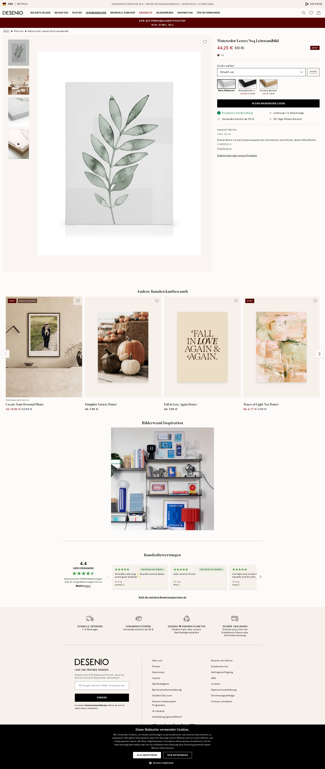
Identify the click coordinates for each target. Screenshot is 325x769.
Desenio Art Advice (222, 660)
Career (156, 678)
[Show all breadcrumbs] (6, 31)
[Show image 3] (18, 112)
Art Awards (158, 711)
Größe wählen (225, 65)
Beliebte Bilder (40, 12)
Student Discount (162, 695)
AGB (213, 678)
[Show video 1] (18, 144)
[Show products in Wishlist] (311, 13)
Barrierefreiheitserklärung (167, 689)
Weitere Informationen (162, 748)
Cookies (215, 683)
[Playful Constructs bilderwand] (162, 478)
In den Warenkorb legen (268, 103)
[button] (313, 72)
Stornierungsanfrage (223, 695)
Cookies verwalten (221, 701)
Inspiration (185, 12)
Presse (156, 666)
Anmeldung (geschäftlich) (167, 716)
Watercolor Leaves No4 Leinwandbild (48, 31)
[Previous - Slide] (214, 87)
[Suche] (303, 13)
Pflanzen (19, 31)
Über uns (157, 660)
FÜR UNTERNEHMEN (208, 12)
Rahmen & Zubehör (122, 12)
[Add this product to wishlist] (205, 41)
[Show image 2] (18, 81)
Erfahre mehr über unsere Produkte (237, 155)
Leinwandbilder (96, 12)
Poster (77, 12)
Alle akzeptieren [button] (147, 755)
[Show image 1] (18, 53)
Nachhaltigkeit (160, 683)
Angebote (145, 12)
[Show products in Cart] (318, 13)
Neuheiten (61, 12)
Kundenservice (219, 666)
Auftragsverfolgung (222, 672)
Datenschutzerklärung (95, 705)
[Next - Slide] (322, 87)
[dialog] (162, 747)
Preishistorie (224, 148)
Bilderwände (164, 12)
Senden (102, 697)
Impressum (158, 672)
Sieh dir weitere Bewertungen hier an (162, 597)
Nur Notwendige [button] (177, 755)
